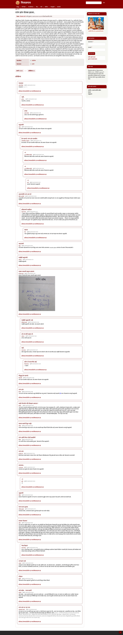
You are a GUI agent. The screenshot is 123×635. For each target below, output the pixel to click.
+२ (28, 180)
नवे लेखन (24, 7)
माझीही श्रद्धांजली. (23, 257)
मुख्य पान (17, 9)
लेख (37, 7)
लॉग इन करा (31, 91)
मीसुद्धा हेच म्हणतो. (23, 376)
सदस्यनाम (90, 42)
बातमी (33, 64)
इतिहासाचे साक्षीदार (26, 209)
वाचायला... (21, 465)
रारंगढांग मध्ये (22, 561)
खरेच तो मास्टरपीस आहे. (30, 362)
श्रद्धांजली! (21, 125)
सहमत (26, 230)
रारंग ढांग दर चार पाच (24, 607)
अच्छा (25, 111)
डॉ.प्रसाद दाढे (23, 16)
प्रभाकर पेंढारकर (23, 521)
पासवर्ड (89, 47)
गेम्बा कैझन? (24, 545)
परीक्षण (20, 576)
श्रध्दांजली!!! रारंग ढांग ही (25, 194)
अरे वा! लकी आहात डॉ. (27, 334)
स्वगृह (17, 7)
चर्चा (41, 7)
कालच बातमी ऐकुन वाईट (25, 423)
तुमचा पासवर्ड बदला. (92, 59)
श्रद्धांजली (21, 493)
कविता (46, 7)
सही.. (22, 348)
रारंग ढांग (21, 389)
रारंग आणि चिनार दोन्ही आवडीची (27, 437)
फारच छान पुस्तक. (23, 507)
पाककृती (52, 7)
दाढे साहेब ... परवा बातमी (25, 590)
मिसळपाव (26, 3)
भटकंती (58, 7)
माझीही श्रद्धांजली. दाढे (27, 320)
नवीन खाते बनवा (91, 57)
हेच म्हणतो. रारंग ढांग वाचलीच (29, 139)
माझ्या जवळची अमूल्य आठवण (26, 271)
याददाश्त (21, 83)
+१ (25, 152)
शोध (104, 3)
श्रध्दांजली (21, 244)
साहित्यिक (34, 60)
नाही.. (22, 97)
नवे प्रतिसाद (30, 7)
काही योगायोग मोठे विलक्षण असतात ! (28, 403)
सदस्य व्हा (38, 91)
